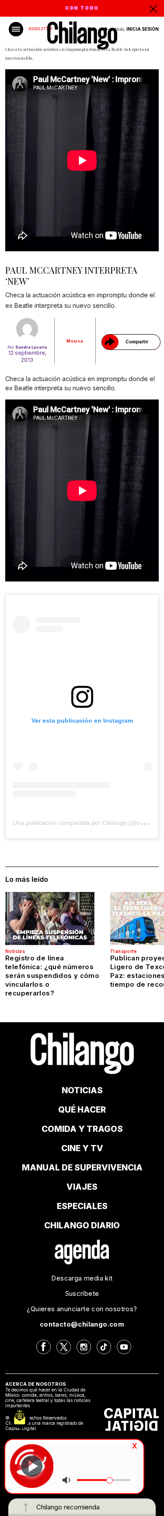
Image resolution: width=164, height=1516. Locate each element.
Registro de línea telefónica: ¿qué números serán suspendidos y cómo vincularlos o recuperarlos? (52, 975)
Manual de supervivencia (82, 1168)
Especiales (82, 1206)
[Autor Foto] (27, 329)
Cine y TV (82, 1148)
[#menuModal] (16, 29)
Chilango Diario (82, 1225)
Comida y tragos (82, 1129)
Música (74, 341)
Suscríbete (82, 1293)
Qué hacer (82, 1110)
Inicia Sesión (142, 29)
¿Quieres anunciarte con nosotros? (82, 1309)
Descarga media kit (81, 1278)
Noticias (15, 951)
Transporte (123, 951)
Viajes (82, 1187)
